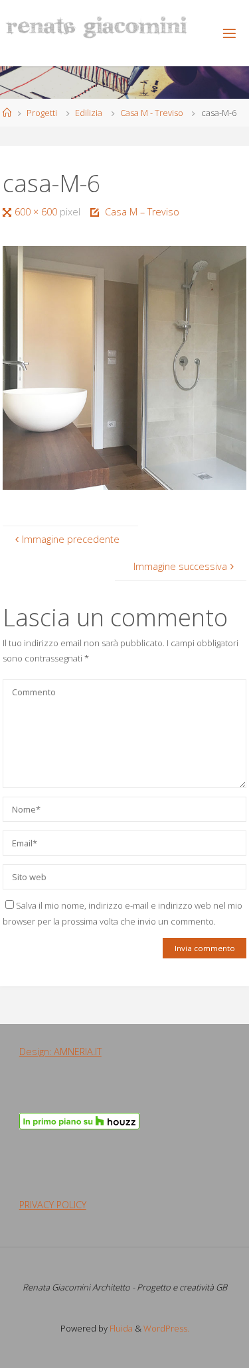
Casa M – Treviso (142, 211)
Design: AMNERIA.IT (60, 1051)
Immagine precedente (71, 539)
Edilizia (88, 113)
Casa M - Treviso (151, 113)
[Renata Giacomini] (96, 26)
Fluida (120, 1328)
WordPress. (166, 1328)
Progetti (42, 113)
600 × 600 (37, 211)
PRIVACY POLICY (52, 1204)
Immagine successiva (180, 566)
